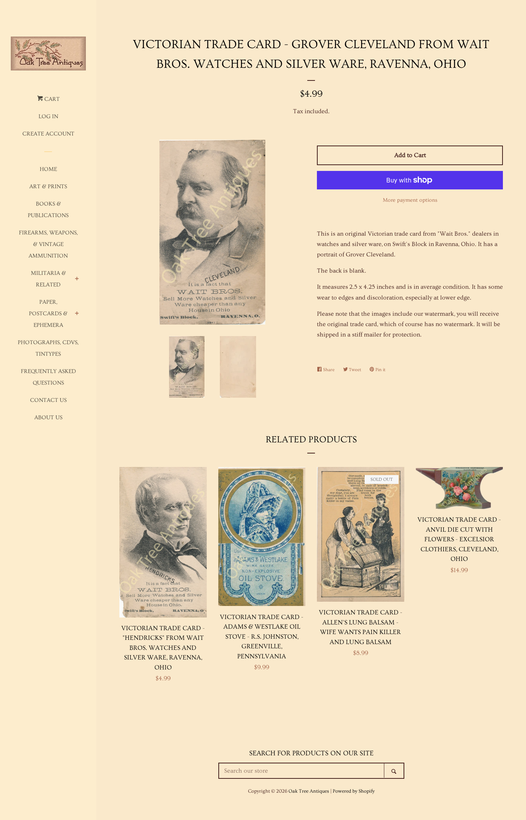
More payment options (410, 200)
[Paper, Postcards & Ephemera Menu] (77, 314)
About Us (48, 417)
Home (48, 169)
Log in (48, 116)
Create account (48, 134)
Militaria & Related (48, 279)
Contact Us (48, 400)
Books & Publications (48, 210)
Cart (51, 99)
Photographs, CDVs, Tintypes (48, 348)
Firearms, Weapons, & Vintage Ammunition (48, 244)
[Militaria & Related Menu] (77, 279)
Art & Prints (48, 186)
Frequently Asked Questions (48, 377)
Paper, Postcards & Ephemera (48, 313)
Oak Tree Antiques (308, 791)
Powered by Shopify (354, 791)
